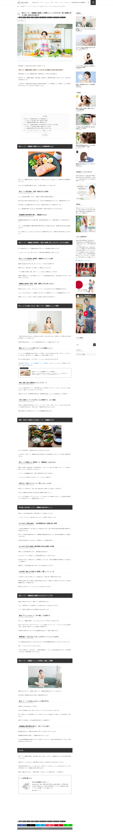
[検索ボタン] (88, 2)
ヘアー (24, 17)
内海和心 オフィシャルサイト (84, 260)
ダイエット (37, 17)
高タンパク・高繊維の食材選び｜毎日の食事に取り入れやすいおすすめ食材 (41, 124)
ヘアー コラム (62, 17)
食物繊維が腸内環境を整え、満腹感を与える (37, 122)
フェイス (28, 17)
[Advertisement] (44, 100)
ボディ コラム (49, 17)
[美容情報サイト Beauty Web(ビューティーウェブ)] (22, 2)
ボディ (32, 17)
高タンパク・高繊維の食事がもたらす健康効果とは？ (36, 118)
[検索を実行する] (94, 344)
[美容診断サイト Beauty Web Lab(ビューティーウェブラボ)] (86, 199)
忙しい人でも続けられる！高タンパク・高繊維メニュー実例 (38, 130)
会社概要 (35, 790)
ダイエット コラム (43, 17)
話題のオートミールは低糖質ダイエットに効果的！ (37, 363)
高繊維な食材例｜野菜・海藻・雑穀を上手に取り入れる (39, 128)
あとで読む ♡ (21, 20)
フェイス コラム (56, 17)
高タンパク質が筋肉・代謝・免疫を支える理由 (37, 120)
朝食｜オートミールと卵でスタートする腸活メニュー (38, 132)
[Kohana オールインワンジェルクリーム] (86, 231)
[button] (21, 825)
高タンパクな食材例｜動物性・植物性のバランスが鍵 (38, 126)
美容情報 (20, 17)
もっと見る (45, 134)
